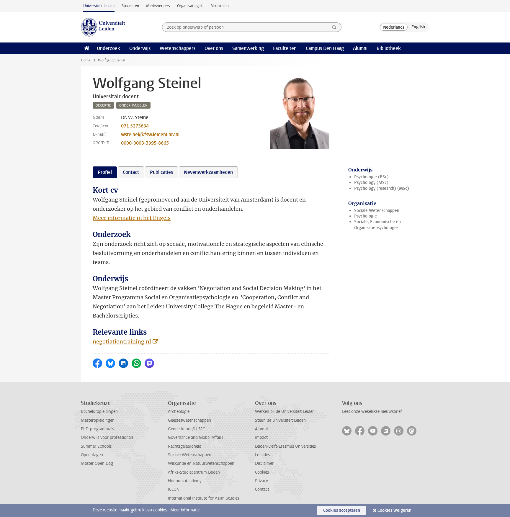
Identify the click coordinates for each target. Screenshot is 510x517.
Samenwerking (248, 48)
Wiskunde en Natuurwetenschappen (201, 463)
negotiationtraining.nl (122, 341)
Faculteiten (285, 48)
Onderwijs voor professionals (107, 437)
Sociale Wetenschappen (376, 210)
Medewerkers (158, 5)
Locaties (262, 455)
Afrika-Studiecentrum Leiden (194, 472)
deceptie (103, 105)
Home (85, 60)
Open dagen (92, 455)
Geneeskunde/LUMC (186, 429)
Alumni (360, 48)
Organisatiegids (190, 5)
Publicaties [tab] (161, 172)
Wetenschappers (177, 48)
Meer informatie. (185, 510)
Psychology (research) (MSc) (381, 188)
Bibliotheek (220, 5)
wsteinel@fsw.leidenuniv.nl (150, 134)
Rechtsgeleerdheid (184, 446)
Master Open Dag (97, 463)
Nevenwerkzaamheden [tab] (208, 172)
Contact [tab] (131, 172)
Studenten (130, 5)
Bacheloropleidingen (99, 411)
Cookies (262, 472)
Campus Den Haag (325, 48)
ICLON (173, 489)
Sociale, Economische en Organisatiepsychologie (377, 224)
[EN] (418, 27)
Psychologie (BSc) (371, 177)
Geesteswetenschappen (189, 420)
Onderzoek (108, 48)
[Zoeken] (334, 27)
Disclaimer (264, 463)
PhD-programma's (97, 429)
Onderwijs (140, 48)
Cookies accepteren (341, 510)
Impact (261, 437)
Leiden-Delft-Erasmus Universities (285, 446)
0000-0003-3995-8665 (145, 143)
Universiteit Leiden (99, 5)
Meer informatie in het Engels (132, 218)
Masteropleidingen (98, 420)
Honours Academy (185, 481)
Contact (262, 489)
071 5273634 (135, 126)
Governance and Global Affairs (195, 437)
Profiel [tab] (105, 172)
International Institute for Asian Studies (203, 498)
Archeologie (178, 411)
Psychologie (365, 216)
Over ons (214, 48)
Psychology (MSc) (371, 182)
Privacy (261, 481)
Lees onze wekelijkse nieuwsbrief (372, 411)
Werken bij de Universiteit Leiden (285, 411)
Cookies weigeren (394, 510)
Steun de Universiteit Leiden (280, 420)
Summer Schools (96, 446)
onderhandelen (133, 105)
